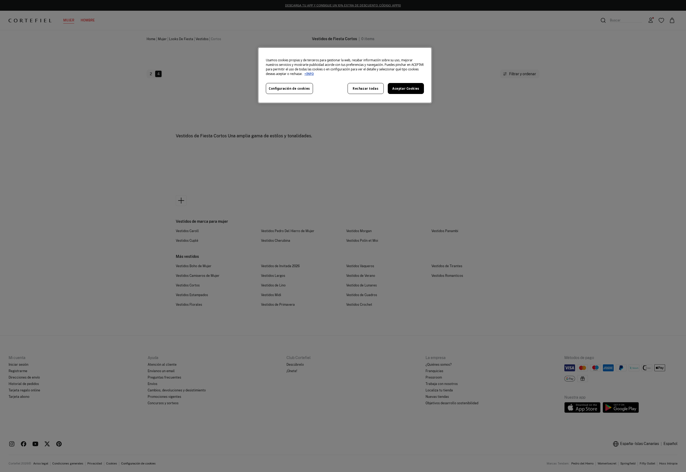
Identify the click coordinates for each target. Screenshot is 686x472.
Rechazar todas (365, 88)
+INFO (309, 74)
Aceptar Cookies (405, 88)
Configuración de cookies (289, 88)
